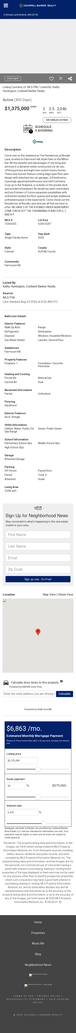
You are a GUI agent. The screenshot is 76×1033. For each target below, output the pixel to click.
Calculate (64, 694)
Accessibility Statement (26, 999)
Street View (65, 594)
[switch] (51, 78)
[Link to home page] (38, 5)
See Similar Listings (57, 120)
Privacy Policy (48, 996)
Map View (49, 594)
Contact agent (12, 78)
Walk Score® (44, 709)
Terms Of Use (23, 996)
